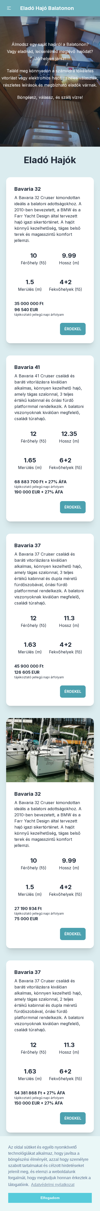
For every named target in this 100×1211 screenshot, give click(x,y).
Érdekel (72, 329)
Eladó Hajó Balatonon (47, 8)
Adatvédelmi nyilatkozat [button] (52, 1184)
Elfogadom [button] (50, 1198)
